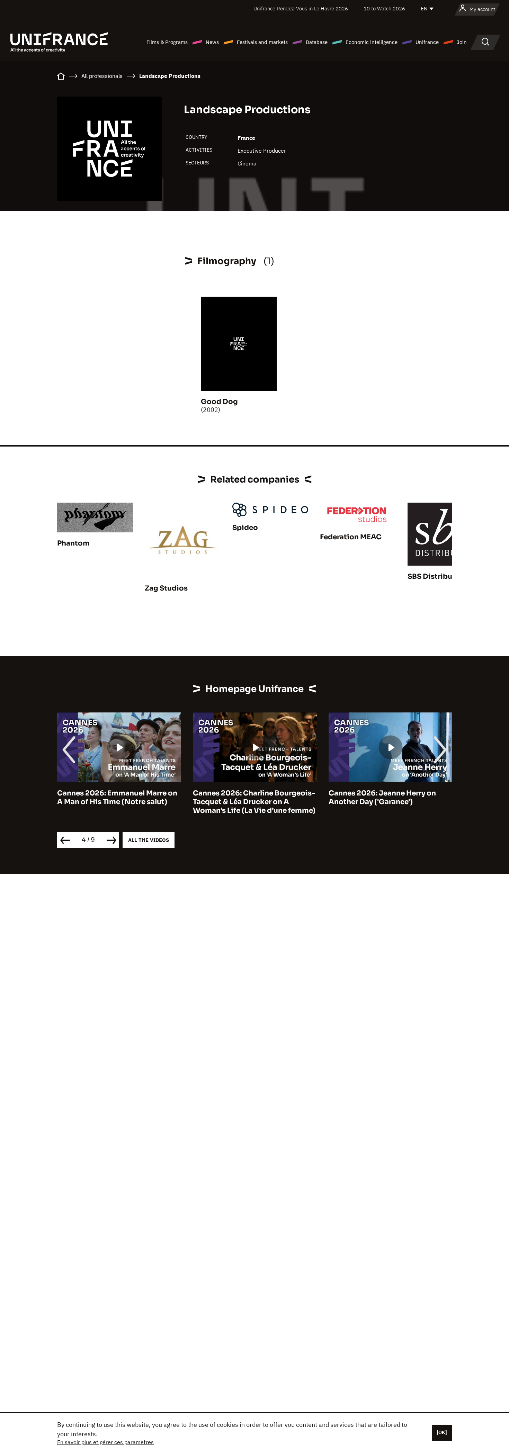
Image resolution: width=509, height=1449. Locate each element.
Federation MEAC (351, 537)
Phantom (73, 543)
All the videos (148, 840)
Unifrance (427, 42)
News (212, 42)
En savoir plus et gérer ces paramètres (105, 1442)
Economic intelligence (372, 42)
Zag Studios (166, 588)
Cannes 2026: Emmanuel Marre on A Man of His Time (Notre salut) (117, 797)
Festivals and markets (262, 42)
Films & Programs (167, 42)
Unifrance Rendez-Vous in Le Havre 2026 (300, 8)
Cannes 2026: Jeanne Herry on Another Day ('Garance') (382, 797)
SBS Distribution (437, 576)
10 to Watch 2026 (384, 8)
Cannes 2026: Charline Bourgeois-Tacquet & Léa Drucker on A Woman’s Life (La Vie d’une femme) (254, 802)
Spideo (245, 527)
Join (462, 42)
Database (317, 42)
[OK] (442, 1432)
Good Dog (219, 401)
